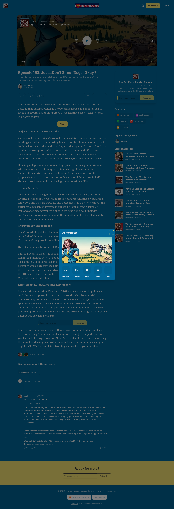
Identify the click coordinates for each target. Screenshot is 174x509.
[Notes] (98, 270)
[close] (111, 232)
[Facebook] (76, 270)
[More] (108, 270)
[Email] (87, 270)
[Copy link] (66, 270)
